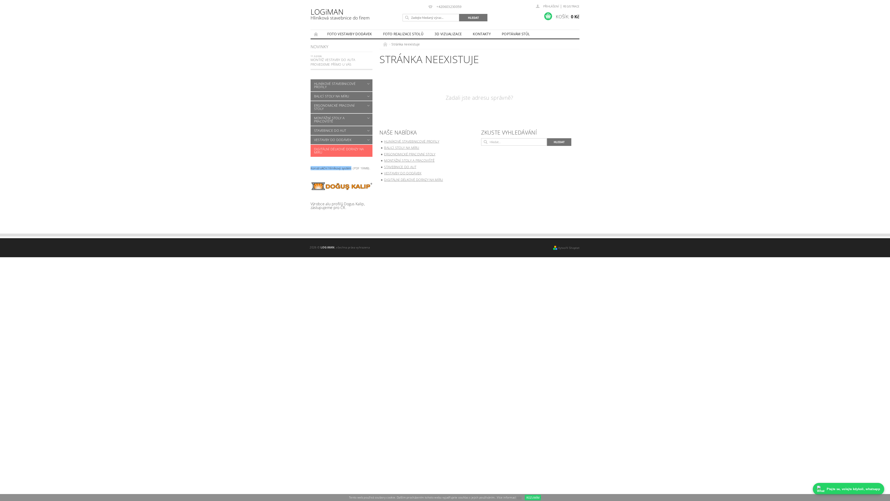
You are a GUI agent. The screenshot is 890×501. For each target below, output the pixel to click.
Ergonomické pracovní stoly (334, 107)
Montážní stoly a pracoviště (329, 119)
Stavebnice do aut (330, 130)
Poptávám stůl (516, 34)
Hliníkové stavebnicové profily (335, 85)
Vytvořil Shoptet (568, 248)
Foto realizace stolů (403, 34)
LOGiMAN (340, 14)
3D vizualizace (448, 34)
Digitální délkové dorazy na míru (339, 150)
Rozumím (533, 498)
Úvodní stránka (316, 34)
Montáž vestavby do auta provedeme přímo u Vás (333, 62)
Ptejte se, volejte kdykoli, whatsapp (853, 489)
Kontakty (482, 34)
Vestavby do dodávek (332, 140)
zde (519, 498)
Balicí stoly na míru (331, 96)
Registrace (571, 6)
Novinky (319, 46)
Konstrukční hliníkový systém (331, 168)
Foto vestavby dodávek (349, 34)
